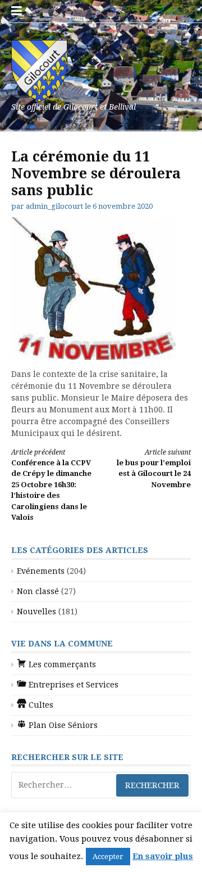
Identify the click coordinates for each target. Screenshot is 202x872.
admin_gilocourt (54, 206)
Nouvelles (36, 611)
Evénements (41, 571)
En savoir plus (162, 856)
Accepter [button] (108, 856)
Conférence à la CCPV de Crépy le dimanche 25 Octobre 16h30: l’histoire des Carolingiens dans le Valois (51, 485)
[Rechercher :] (101, 785)
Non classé (38, 591)
